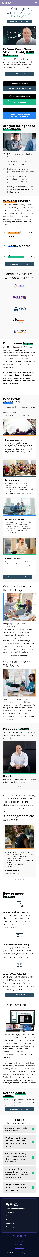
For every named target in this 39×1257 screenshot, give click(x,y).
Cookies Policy (19, 1248)
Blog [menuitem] (8, 1220)
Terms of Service (19, 1244)
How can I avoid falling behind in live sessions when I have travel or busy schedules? (15, 1157)
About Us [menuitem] (9, 1216)
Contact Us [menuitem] (10, 1223)
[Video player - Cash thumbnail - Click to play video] (19, 35)
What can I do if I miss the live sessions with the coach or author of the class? (16, 1142)
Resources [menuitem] (10, 1212)
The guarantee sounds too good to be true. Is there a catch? (16, 1187)
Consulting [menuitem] (10, 1227)
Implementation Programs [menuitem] (15, 1209)
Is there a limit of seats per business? (16, 1129)
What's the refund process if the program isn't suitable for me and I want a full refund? (16, 1173)
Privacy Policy (19, 1241)
